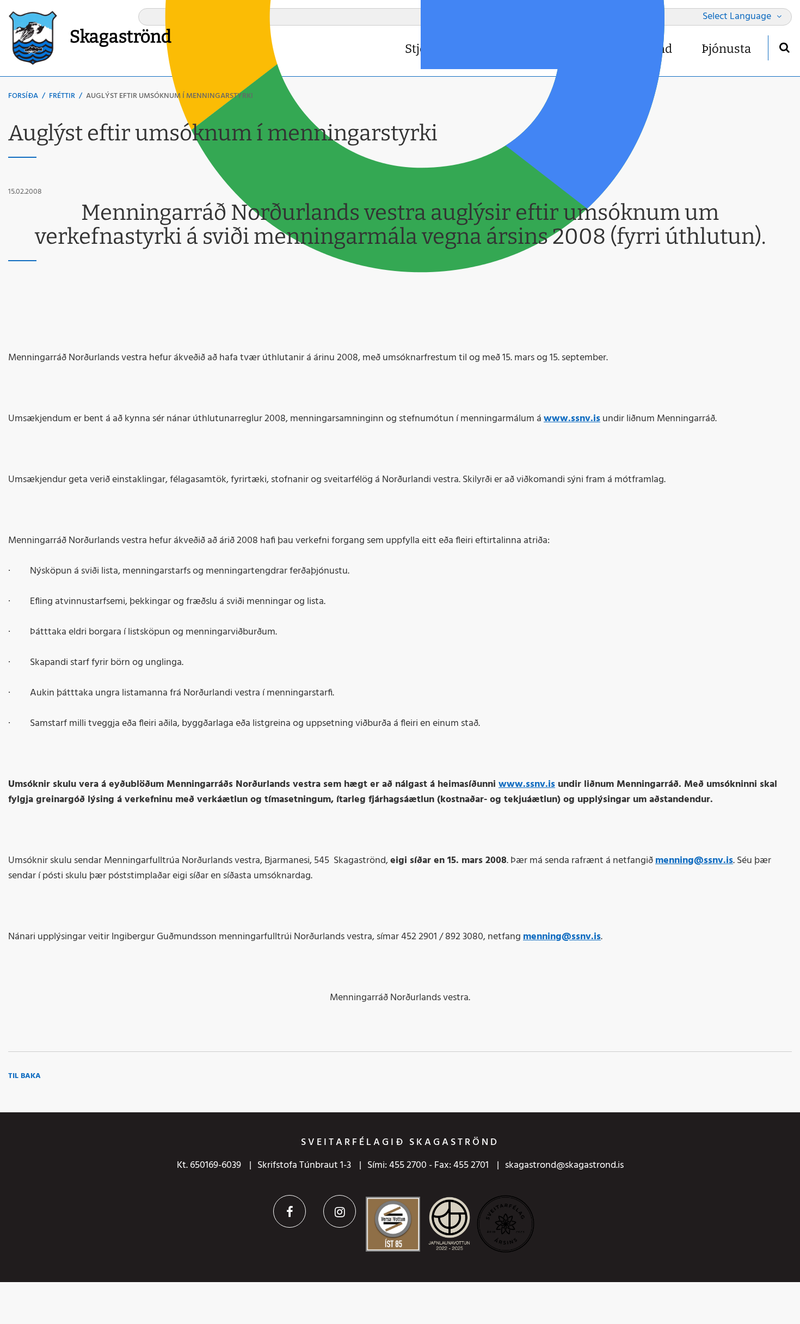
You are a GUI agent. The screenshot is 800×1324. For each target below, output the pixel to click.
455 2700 (408, 1165)
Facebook (289, 1211)
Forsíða (23, 96)
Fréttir (62, 96)
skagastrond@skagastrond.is (564, 1165)
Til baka (24, 1076)
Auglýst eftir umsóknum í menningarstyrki (169, 96)
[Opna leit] (784, 47)
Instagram (339, 1211)
